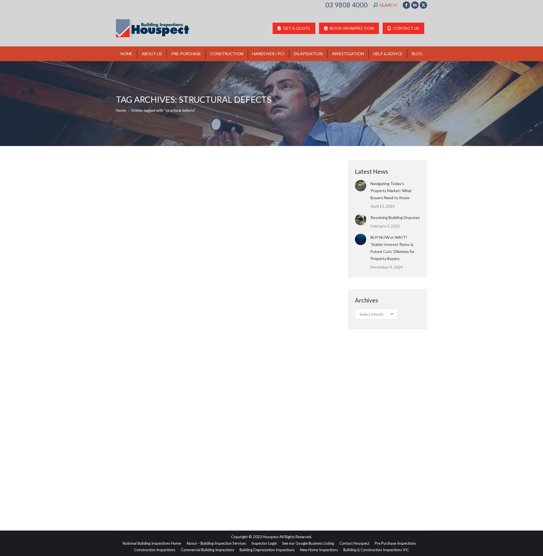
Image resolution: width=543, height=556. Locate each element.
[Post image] (360, 185)
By (173, 482)
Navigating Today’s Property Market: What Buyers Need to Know (391, 190)
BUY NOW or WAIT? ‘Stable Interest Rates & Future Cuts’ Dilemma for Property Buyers (392, 248)
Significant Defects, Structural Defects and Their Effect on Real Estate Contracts (225, 471)
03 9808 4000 (346, 5)
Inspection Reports (138, 482)
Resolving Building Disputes (395, 217)
